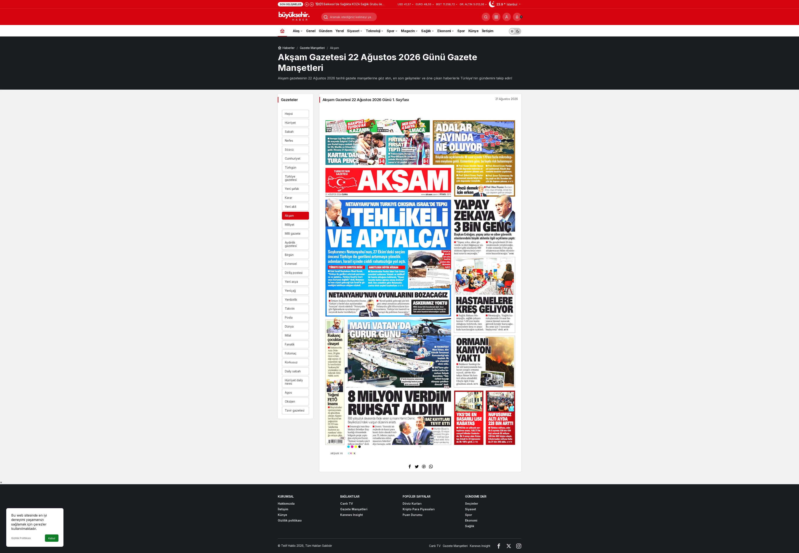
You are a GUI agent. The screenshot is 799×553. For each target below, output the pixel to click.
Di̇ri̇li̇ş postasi (294, 272)
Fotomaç (291, 353)
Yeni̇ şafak (292, 188)
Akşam (289, 215)
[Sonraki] (311, 4)
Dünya (289, 326)
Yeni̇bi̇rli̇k (291, 299)
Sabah (289, 131)
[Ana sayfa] (282, 30)
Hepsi (289, 113)
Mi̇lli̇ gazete (292, 233)
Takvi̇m (290, 308)
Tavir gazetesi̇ (294, 410)
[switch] (515, 30)
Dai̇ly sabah (293, 371)
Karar (288, 197)
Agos (288, 392)
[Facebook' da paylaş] (410, 466)
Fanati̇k (290, 344)
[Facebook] (498, 546)
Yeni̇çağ (290, 290)
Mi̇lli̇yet (289, 224)
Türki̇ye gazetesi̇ (291, 178)
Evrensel (291, 263)
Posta (289, 317)
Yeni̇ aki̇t (290, 206)
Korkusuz (291, 362)
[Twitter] (508, 546)
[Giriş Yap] (506, 17)
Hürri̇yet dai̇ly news (294, 381)
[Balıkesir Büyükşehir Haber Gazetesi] (298, 16)
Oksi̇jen (290, 401)
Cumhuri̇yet (292, 158)
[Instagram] (518, 546)
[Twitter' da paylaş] (417, 466)
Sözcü (289, 149)
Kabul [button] (51, 538)
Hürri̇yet (290, 122)
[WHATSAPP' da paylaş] (431, 466)
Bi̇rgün (289, 254)
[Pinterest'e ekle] (424, 466)
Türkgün (290, 167)
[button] (496, 17)
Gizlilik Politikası (21, 538)
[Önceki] (306, 4)
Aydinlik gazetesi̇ (291, 244)
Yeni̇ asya (291, 281)
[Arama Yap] (486, 17)
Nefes (289, 140)
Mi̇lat (288, 335)
